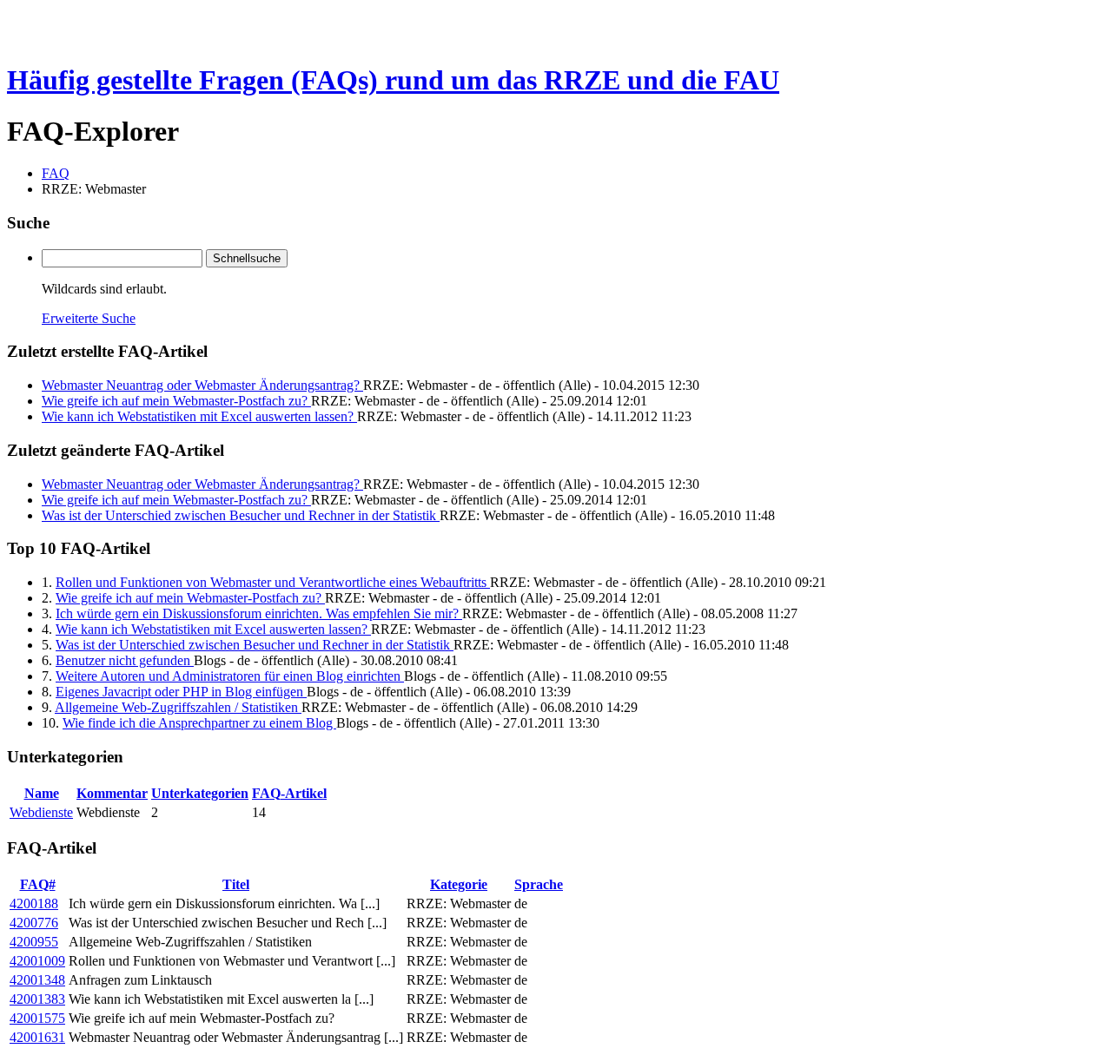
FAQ (56, 173)
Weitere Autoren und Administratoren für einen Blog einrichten (230, 676)
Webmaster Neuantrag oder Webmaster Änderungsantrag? (202, 385)
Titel (235, 884)
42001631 (37, 1037)
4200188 (34, 903)
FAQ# (38, 884)
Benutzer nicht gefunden (125, 660)
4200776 (34, 922)
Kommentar (112, 793)
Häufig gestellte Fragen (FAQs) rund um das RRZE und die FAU (393, 80)
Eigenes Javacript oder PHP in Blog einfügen (181, 691)
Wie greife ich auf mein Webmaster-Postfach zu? (176, 400)
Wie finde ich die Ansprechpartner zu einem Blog (199, 722)
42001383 (37, 999)
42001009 (37, 960)
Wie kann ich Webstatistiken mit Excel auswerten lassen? (199, 416)
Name (41, 793)
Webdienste (41, 812)
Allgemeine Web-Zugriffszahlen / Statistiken (178, 707)
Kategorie (458, 884)
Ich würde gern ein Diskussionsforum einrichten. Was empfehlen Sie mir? (259, 613)
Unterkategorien (199, 793)
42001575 (37, 1018)
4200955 (34, 941)
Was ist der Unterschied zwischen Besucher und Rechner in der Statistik (241, 515)
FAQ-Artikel (289, 793)
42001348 (37, 980)
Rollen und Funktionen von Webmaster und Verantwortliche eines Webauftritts (273, 582)
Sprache (538, 884)
